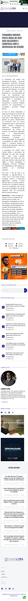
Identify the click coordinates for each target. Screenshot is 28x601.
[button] (24, 8)
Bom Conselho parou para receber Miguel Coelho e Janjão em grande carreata (14, 502)
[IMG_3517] (14, 279)
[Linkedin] (9, 412)
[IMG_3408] (13, 229)
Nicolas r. (18, 598)
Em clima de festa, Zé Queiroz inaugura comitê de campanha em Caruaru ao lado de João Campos (14, 478)
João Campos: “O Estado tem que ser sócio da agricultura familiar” (14, 527)
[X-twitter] (13, 412)
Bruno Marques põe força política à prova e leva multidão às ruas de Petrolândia (14, 490)
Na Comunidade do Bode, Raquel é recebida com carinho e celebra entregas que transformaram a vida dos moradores (14, 538)
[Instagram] (5, 412)
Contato (4, 577)
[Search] (25, 290)
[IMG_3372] (13, 55)
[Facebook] (1, 412)
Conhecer (5, 402)
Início (2, 571)
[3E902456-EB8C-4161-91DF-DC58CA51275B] (14, 5)
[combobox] (12, 290)
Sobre (3, 574)
